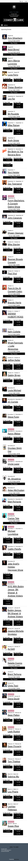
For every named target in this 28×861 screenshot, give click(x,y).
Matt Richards (14, 501)
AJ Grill (11, 648)
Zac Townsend (15, 183)
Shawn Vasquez (15, 232)
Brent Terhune (14, 674)
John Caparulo (15, 217)
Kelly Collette (14, 331)
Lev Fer (11, 98)
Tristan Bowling (15, 87)
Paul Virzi (12, 273)
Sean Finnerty (14, 746)
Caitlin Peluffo (14, 548)
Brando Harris (14, 302)
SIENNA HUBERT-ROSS (15, 315)
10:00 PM (8, 603)
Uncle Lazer (13, 463)
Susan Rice (13, 825)
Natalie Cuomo (15, 662)
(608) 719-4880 (14, 847)
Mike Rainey (14, 125)
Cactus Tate (13, 518)
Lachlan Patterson (12, 808)
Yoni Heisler (13, 172)
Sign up (21, 1)
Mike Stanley (14, 244)
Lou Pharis (13, 791)
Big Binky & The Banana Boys (15, 153)
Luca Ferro (13, 74)
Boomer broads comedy (15, 261)
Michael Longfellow (13, 532)
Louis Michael (14, 390)
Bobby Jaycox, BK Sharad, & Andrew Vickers (15, 613)
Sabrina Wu (13, 776)
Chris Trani (13, 685)
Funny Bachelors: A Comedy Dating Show (16, 203)
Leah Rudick (14, 731)
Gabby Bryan (14, 375)
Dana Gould (13, 698)
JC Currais (13, 401)
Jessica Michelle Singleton (16, 632)
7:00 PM (8, 104)
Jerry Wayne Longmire (14, 62)
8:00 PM (8, 80)
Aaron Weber (14, 433)
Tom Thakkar (14, 761)
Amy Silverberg (15, 37)
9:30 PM (18, 107)
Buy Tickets (14, 43)
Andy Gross (13, 140)
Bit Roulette (13, 113)
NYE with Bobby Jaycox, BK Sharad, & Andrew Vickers (16, 591)
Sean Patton (14, 714)
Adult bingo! (13, 49)
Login (26, 1)
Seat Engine (16, 859)
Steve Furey (13, 416)
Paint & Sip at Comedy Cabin (15, 290)
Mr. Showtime (14, 478)
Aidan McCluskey (16, 490)
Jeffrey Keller (14, 360)
